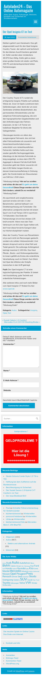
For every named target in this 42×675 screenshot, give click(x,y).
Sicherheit (25, 577)
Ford (36, 565)
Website (7, 390)
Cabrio (13, 566)
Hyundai (21, 568)
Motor (31, 571)
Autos (14, 310)
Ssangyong (7, 579)
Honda (8, 568)
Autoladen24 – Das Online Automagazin (18, 8)
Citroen (18, 566)
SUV (23, 579)
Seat (20, 576)
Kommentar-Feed (13, 661)
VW (28, 582)
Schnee (14, 576)
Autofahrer (24, 563)
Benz (32, 563)
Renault (6, 576)
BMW (6, 565)
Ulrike (8, 519)
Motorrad (10, 550)
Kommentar (9, 344)
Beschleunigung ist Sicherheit (18, 487)
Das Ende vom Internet (13, 634)
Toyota (6, 582)
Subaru (17, 580)
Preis (29, 573)
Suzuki (29, 580)
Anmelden (10, 655)
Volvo (22, 582)
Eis (22, 566)
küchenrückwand (13, 513)
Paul (8, 508)
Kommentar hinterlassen (27, 37)
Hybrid (14, 568)
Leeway (31, 671)
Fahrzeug (27, 566)
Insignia (33, 310)
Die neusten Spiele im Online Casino (18, 631)
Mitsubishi (25, 571)
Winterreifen (29, 513)
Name (6, 370)
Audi (8, 562)
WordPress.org (12, 663)
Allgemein (10, 537)
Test (9, 313)
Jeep (27, 568)
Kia (31, 568)
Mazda (5, 571)
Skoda (32, 576)
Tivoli (37, 580)
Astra (4, 563)
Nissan (6, 573)
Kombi (35, 568)
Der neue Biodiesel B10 (16, 496)
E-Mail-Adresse (10, 380)
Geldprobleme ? (21, 431)
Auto (15, 562)
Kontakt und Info (13, 643)
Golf (3, 568)
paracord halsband (14, 516)
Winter (34, 583)
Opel (5, 313)
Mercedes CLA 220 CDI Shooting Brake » (22, 322)
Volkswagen (14, 583)
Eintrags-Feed (12, 658)
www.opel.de (8, 289)
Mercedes (15, 571)
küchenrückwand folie (15, 522)
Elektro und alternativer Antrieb (21, 543)
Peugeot (21, 573)
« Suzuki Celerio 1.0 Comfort (14, 320)
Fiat (32, 566)
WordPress (20, 671)
